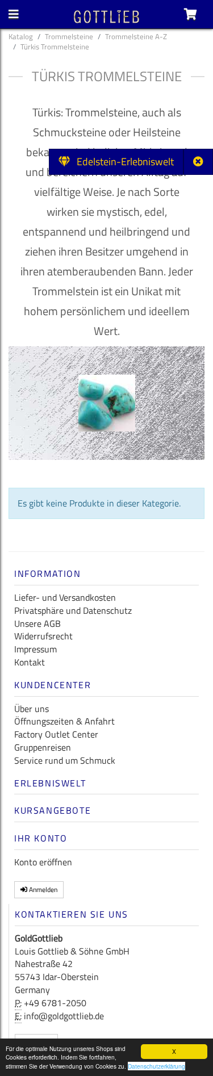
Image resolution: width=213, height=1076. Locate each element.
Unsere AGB (37, 623)
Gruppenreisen (42, 747)
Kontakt (29, 662)
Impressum (35, 649)
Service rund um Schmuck (64, 760)
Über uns (31, 708)
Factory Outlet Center (56, 734)
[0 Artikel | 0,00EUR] (190, 14)
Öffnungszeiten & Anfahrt (64, 721)
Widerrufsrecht (43, 636)
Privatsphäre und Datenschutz (73, 610)
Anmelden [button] (42, 889)
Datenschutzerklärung (156, 1066)
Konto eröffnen (43, 862)
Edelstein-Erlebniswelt (122, 161)
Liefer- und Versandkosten (65, 597)
